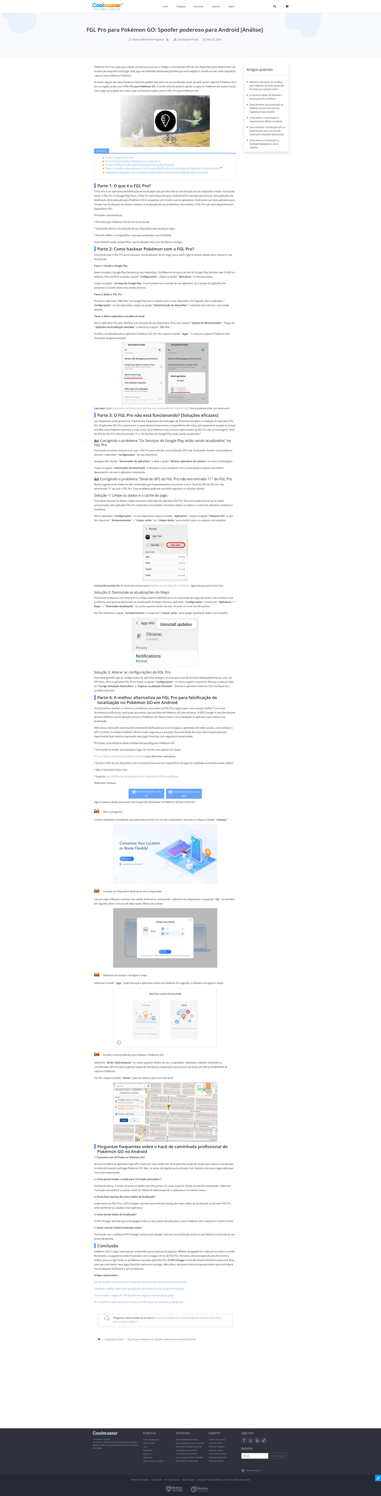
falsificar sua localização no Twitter (169, 585)
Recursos (147, 1453)
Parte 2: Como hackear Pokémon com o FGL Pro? (133, 161)
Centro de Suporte (217, 1439)
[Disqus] (166, 1390)
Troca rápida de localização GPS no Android (120, 756)
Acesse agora (277, 1455)
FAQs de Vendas (216, 1450)
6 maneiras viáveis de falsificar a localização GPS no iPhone (266, 97)
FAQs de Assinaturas (218, 1457)
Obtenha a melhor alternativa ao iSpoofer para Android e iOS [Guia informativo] (139, 1288)
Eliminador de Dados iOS (187, 1461)
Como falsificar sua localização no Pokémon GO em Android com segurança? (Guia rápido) (266, 108)
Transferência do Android (187, 1439)
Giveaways (148, 1457)
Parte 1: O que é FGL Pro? (120, 157)
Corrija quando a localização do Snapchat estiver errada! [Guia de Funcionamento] (140, 1282)
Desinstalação (188, 1479)
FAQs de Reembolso (217, 1453)
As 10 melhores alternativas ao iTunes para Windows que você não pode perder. (139, 1302)
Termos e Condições (140, 1479)
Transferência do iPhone (186, 1453)
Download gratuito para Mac (186, 794)
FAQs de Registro (216, 1461)
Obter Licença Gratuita (153, 1461)
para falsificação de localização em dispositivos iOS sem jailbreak (142, 776)
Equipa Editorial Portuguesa (148, 39)
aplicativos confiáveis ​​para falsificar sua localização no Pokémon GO (150, 408)
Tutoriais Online (216, 1443)
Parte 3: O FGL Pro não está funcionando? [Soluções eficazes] (140, 164)
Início (165, 6)
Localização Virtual (187, 39)
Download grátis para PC (148, 793)
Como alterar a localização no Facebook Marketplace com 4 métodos (264, 144)
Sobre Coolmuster (151, 1439)
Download (147, 1450)
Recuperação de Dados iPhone (189, 1457)
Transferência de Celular (186, 1450)
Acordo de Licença (172, 1479)
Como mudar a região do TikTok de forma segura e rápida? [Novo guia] (133, 1295)
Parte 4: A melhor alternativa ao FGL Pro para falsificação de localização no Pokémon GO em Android (162, 168)
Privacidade (156, 1479)
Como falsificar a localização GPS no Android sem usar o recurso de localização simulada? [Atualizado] (267, 131)
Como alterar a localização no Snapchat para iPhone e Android (266, 119)
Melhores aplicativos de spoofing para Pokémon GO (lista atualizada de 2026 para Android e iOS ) (267, 86)
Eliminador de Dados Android (189, 1446)
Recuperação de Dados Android (190, 1443)
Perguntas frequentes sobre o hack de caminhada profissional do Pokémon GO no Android (157, 172)
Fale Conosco (149, 1443)
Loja (145, 1446)
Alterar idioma (252, 1470)
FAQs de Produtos (217, 1446)
